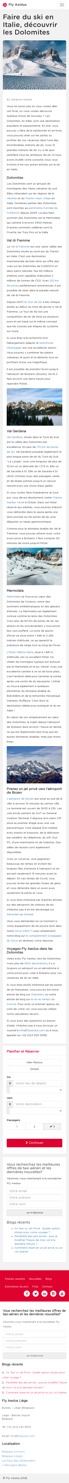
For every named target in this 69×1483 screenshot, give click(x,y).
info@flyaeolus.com (32, 1030)
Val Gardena (14, 437)
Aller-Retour (34, 1062)
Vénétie (12, 198)
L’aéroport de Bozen (20, 798)
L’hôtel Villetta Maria (20, 652)
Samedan (13, 914)
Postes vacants (15, 1279)
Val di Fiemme (20, 246)
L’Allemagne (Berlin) (14, 1465)
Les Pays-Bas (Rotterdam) (18, 1461)
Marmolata (14, 596)
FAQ (35, 1286)
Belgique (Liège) (12, 1456)
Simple (34, 1069)
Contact (47, 1286)
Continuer (36, 1142)
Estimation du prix (16, 1286)
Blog (48, 1279)
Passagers (13, 1120)
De (9, 1077)
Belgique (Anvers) (13, 1452)
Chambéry (37, 994)
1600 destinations (36, 963)
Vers (9, 1098)
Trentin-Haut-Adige (38, 198)
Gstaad (28, 914)
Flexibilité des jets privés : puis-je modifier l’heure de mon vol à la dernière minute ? (36, 1240)
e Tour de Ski (33, 302)
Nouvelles (35, 1279)
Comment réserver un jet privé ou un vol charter (36, 1392)
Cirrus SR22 (22, 931)
